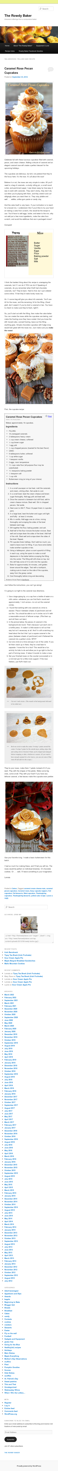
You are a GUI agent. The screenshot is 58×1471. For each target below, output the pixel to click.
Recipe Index (10, 51)
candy (6, 1316)
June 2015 (8, 1181)
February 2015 (10, 1193)
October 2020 (9, 1014)
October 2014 (9, 1204)
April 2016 (8, 1153)
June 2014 (8, 1215)
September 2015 (11, 1173)
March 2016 (9, 1156)
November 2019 (10, 1037)
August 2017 (9, 1108)
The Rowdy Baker (18, 15)
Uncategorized (10, 1387)
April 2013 (8, 1255)
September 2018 (11, 1074)
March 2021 (9, 1003)
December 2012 (10, 1266)
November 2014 (10, 1201)
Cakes (14, 888)
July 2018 (8, 1079)
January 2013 (9, 1263)
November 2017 (10, 1099)
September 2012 (11, 1275)
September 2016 (11, 1139)
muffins (7, 1361)
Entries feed (9, 1408)
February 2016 (10, 1159)
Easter (7, 1330)
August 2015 (9, 1176)
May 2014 (8, 1218)
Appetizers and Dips (12, 1293)
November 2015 (10, 1167)
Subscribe (10, 1439)
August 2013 (9, 1244)
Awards (7, 1296)
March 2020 (9, 1025)
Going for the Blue (12, 1344)
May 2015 (8, 1184)
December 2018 (10, 1065)
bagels (7, 1299)
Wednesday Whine (12, 1390)
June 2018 (8, 1082)
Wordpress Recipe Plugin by (17, 579)
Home (7, 45)
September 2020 (11, 1017)
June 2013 (8, 1249)
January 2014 (9, 1230)
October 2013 (9, 1238)
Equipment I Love (42, 45)
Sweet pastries (10, 1381)
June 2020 (8, 1020)
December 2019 (10, 1034)
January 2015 (9, 1195)
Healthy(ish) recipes (12, 1347)
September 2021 (11, 1000)
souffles (7, 1375)
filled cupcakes (29, 893)
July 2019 (8, 1048)
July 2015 (8, 1179)
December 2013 (10, 1232)
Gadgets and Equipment (14, 1339)
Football (7, 1336)
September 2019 (11, 1042)
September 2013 (11, 1241)
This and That (10, 1384)
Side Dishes (9, 1373)
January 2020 (9, 1031)
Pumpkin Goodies (12, 1367)
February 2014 (10, 1227)
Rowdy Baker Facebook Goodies (31, 51)
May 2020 (8, 1023)
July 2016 (8, 1144)
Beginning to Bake (12, 1302)
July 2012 (8, 1281)
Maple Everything (11, 1356)
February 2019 (10, 1059)
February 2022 (10, 997)
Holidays (8, 1350)
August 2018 (9, 1076)
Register (7, 1402)
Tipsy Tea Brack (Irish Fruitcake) (17, 955)
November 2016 (10, 1133)
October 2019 (9, 1040)
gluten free (8, 1341)
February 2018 (10, 1091)
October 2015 (9, 1170)
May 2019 (8, 1054)
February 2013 (10, 1261)
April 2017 (8, 1119)
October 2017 (9, 1102)
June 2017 (8, 1113)
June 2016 (8, 1147)
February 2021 (10, 1006)
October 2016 (9, 1136)
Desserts (8, 1327)
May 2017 (8, 1116)
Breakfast (8, 1310)
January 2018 (9, 1093)
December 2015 (10, 1164)
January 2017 (9, 1127)
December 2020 (10, 1008)
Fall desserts (18, 893)
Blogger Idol (9, 1305)
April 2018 (8, 1085)
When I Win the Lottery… (14, 1392)
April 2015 (8, 1187)
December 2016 (10, 1130)
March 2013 (9, 1258)
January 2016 (9, 1162)
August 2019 (9, 1045)
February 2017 (10, 1125)
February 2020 (10, 1028)
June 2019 (8, 1051)
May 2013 (8, 1252)
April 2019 (8, 1057)
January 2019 (9, 1062)
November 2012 (10, 1269)
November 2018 (10, 1068)
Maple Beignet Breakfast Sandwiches (19, 960)
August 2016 (9, 1142)
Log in (7, 1405)
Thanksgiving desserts (21, 895)
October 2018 (9, 1071)
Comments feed (11, 1411)
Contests (8, 1319)
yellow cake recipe (38, 895)
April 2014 (8, 1221)
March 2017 (9, 1122)
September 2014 (11, 1207)
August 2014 (9, 1210)
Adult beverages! (11, 1290)
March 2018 (9, 1088)
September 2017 (11, 1105)
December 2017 (10, 1096)
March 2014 (9, 1224)
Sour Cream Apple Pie (13, 958)
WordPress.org (10, 1414)
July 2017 (8, 1111)
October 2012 (9, 1272)
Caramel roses (23, 891)
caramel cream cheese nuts (34, 888)
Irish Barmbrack (11, 952)
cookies (7, 1322)
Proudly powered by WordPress (29, 1466)
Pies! (6, 1364)
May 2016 (8, 1150)
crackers (7, 1324)
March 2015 (9, 1190)
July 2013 (8, 1247)
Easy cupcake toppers (38, 891)
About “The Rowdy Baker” (22, 45)
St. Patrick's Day (11, 1378)
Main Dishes (9, 1353)
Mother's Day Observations (15, 1358)
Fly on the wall (10, 1333)
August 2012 (9, 1278)
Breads (7, 1307)
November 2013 (10, 1235)
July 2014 (8, 1212)
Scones (7, 1370)
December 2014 (10, 1198)
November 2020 (10, 1011)
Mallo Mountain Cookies (14, 963)
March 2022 (9, 994)
